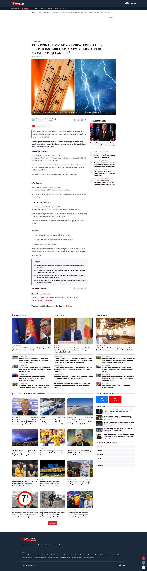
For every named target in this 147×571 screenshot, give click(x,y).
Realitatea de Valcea (93, 555)
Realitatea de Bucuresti (56, 555)
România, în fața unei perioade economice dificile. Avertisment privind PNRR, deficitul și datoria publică (60, 276)
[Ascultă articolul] (143, 558)
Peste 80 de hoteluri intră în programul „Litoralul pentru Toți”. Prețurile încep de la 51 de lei (79, 422)
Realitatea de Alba (68, 555)
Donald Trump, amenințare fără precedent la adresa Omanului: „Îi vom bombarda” (102, 145)
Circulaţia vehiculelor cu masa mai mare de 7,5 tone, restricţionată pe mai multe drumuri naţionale (25, 515)
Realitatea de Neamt (53, 557)
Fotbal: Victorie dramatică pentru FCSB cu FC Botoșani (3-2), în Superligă (105, 173)
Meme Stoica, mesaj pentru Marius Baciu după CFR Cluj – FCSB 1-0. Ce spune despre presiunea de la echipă (24, 423)
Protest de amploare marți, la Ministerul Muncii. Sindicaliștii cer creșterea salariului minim (117, 369)
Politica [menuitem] (34, 8)
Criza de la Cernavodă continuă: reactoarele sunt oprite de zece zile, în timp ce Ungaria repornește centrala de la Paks (118, 360)
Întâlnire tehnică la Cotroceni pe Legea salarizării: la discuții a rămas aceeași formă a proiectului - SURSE (115, 349)
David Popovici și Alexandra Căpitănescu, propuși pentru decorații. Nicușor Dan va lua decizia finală (77, 516)
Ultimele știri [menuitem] (15, 8)
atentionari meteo (71, 297)
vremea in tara (37, 300)
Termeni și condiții (32, 545)
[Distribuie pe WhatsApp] (82, 119)
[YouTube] (135, 3)
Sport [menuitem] (65, 8)
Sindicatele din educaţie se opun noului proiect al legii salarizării (79, 483)
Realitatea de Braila (76, 557)
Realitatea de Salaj (49, 119)
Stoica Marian (61, 479)
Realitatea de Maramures (40, 557)
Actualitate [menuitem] (25, 8)
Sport (95, 170)
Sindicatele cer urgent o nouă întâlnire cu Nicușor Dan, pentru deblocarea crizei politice (104, 155)
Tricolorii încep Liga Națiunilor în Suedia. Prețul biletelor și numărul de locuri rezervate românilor (52, 453)
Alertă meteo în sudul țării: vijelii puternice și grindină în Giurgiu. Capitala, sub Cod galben (24, 453)
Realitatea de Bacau (105, 555)
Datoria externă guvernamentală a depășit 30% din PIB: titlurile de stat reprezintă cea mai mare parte (118, 378)
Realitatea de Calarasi (27, 557)
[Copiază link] (74, 119)
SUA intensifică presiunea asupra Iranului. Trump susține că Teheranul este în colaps (34, 386)
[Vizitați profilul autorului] (33, 120)
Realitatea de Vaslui (65, 557)
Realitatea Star (45, 555)
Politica (96, 152)
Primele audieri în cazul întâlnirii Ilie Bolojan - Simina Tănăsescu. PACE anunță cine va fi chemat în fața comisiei (73, 369)
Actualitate (47, 12)
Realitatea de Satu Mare (80, 555)
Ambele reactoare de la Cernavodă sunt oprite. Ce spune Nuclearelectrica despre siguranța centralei (61, 271)
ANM (42, 297)
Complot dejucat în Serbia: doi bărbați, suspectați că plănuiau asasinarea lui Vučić (60, 266)
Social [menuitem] (50, 8)
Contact (24, 545)
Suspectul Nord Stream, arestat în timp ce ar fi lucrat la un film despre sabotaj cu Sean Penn (52, 515)
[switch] (127, 3)
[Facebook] (132, 3)
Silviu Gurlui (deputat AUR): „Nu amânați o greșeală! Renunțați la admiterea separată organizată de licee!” (73, 385)
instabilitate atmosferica (55, 297)
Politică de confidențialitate (44, 545)
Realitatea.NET (25, 555)
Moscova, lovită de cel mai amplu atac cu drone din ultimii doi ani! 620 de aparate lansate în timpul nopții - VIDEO (104, 165)
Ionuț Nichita (34, 417)
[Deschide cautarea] (121, 3)
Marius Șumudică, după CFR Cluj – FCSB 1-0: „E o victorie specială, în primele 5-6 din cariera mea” (79, 453)
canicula (35, 297)
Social (95, 161)
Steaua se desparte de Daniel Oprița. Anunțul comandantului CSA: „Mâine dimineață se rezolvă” (61, 281)
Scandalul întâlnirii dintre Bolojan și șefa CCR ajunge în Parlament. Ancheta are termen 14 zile (73, 377)
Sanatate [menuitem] (58, 8)
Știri (40, 12)
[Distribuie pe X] (85, 119)
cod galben (48, 300)
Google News (67, 306)
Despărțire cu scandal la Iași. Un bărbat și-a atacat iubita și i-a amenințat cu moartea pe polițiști (52, 422)
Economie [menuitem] (43, 8)
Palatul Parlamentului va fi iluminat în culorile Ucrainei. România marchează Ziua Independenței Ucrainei (50, 485)
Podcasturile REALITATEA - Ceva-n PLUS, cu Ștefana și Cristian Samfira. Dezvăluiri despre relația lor (24, 485)
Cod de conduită (57, 545)
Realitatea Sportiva (35, 555)
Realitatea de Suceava (88, 557)
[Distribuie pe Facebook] (78, 119)
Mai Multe (52, 523)
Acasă (34, 12)
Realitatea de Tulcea (117, 555)
